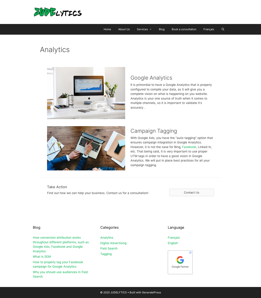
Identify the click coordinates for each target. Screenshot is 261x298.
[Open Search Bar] (223, 29)
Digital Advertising (113, 243)
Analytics (106, 237)
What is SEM (42, 256)
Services (142, 29)
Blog (162, 29)
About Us (124, 29)
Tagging (106, 254)
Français (208, 29)
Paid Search (109, 248)
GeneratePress (151, 292)
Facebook (189, 147)
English (173, 243)
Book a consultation (184, 29)
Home (107, 29)
